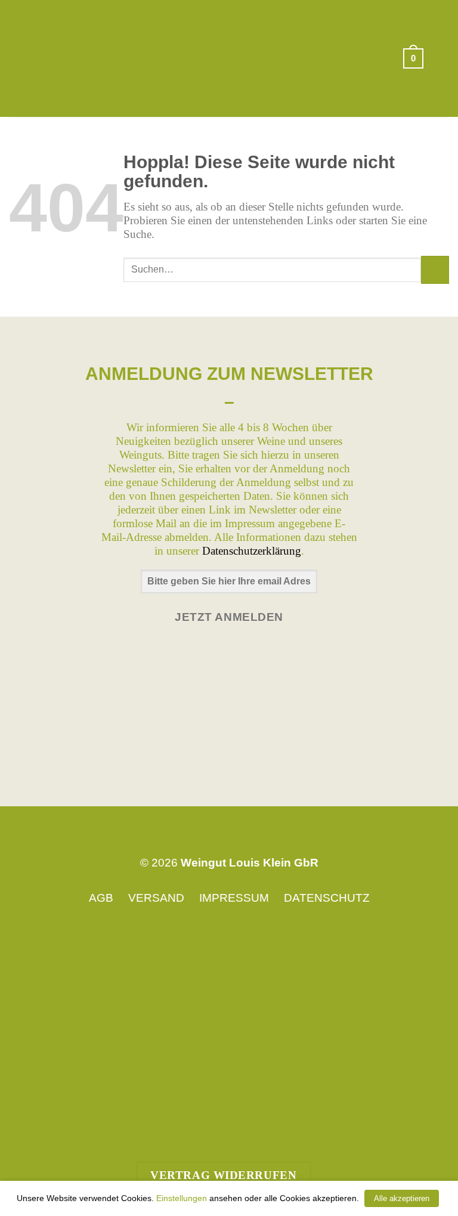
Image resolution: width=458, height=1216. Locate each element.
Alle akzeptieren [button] (401, 1198)
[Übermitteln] (435, 270)
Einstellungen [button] (181, 1198)
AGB (101, 898)
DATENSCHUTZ (327, 898)
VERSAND (156, 898)
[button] (413, 59)
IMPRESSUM (234, 898)
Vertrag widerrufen (223, 1175)
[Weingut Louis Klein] (229, 58)
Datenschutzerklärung (251, 550)
